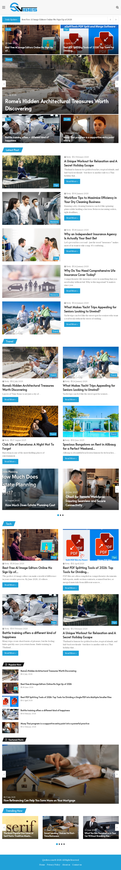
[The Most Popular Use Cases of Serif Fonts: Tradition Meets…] (20, 827)
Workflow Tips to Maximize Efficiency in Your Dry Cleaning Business (90, 200)
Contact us (77, 864)
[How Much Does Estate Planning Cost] (30, 489)
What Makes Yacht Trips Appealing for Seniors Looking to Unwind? (90, 309)
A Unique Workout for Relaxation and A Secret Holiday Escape (90, 163)
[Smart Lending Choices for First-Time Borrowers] (61, 827)
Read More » (72, 181)
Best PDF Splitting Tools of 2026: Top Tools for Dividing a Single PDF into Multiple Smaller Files (66, 697)
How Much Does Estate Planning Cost (30, 505)
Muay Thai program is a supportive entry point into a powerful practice (55, 723)
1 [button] (58, 515)
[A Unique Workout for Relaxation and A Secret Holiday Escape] (60, 84)
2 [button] (60, 515)
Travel (67, 119)
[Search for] (117, 8)
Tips (8, 59)
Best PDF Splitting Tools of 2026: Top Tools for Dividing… (88, 570)
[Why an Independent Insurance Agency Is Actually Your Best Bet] (89, 39)
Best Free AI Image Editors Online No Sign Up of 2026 (46, 684)
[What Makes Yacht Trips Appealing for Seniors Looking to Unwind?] (89, 129)
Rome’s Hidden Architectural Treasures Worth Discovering (48, 670)
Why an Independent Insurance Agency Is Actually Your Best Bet (85, 49)
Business (10, 29)
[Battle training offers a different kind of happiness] (10, 714)
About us (66, 864)
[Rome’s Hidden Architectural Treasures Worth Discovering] (10, 675)
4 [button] (64, 844)
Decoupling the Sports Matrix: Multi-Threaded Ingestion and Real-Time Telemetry (60, 19)
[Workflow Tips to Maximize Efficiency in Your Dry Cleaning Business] (31, 39)
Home (42, 864)
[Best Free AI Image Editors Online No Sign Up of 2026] (10, 688)
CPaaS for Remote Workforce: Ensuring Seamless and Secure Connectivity (86, 501)
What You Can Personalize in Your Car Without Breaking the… (100, 834)
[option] (60, 84)
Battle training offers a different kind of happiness (45, 710)
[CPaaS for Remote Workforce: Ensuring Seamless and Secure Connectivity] (91, 489)
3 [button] (62, 515)
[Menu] (3, 8)
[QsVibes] (24, 7)
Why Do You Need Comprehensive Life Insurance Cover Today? (89, 272)
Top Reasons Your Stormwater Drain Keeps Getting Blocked (39, 800)
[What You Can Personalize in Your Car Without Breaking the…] (101, 827)
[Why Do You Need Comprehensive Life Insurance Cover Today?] (31, 129)
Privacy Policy (53, 864)
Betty (68, 157)
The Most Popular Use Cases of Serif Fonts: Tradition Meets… (18, 834)
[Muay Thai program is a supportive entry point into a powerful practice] (10, 727)
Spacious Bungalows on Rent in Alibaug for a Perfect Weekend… (89, 446)
